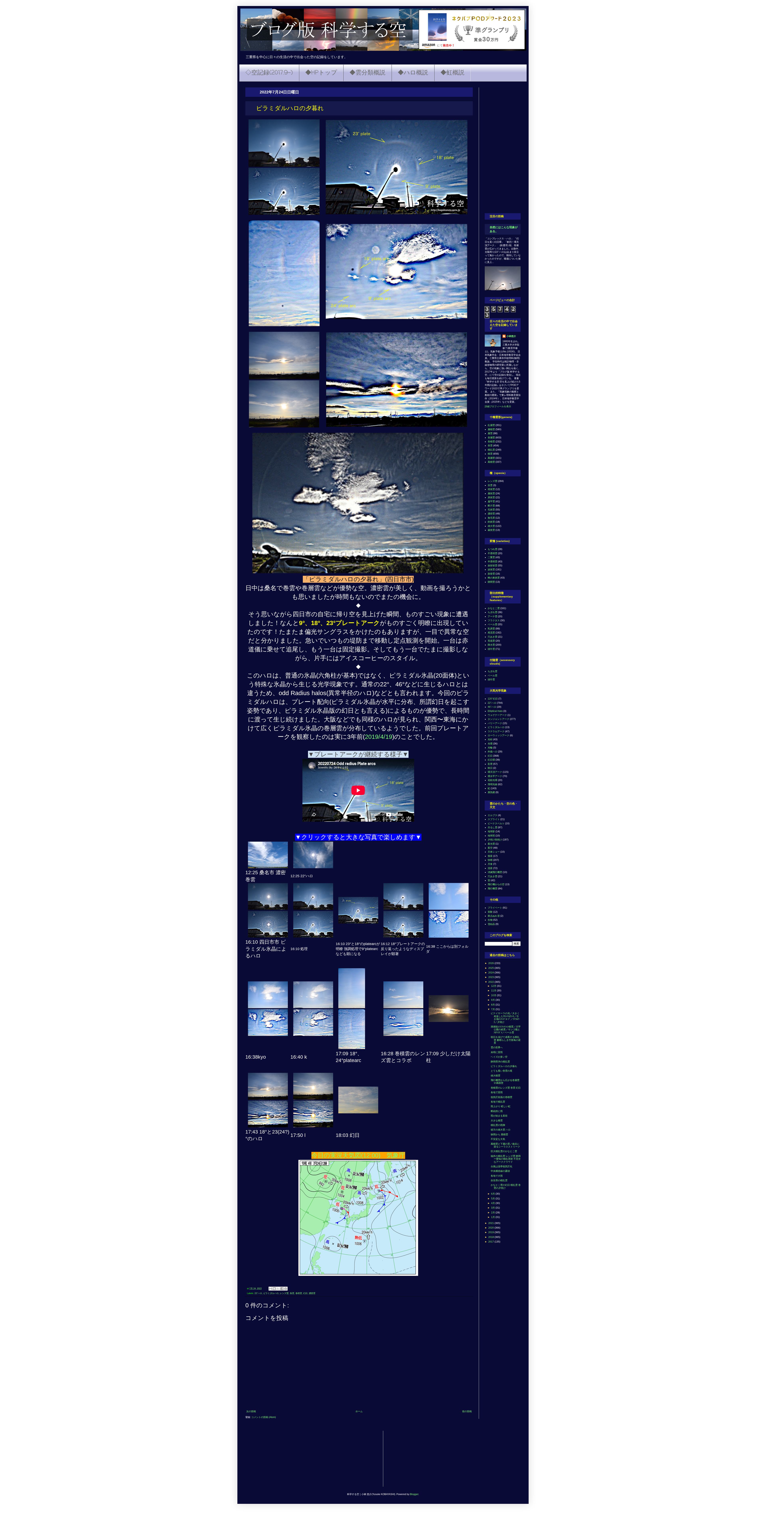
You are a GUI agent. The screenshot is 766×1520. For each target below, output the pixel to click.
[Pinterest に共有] (286, 1289)
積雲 (490, 453)
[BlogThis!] (274, 1289)
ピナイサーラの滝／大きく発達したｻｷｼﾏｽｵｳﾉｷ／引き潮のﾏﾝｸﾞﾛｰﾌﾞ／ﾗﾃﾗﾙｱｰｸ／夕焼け (505, 1017)
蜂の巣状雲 (494, 577)
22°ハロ (258, 1293)
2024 (491, 972)
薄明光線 (492, 784)
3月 (493, 1207)
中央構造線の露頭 (500, 1171)
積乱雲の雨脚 (498, 1125)
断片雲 (491, 505)
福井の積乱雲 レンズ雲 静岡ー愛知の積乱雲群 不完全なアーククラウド (506, 1159)
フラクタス (494, 620)
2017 (491, 1241)
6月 (493, 1193)
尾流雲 (491, 632)
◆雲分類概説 (367, 72)
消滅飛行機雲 (495, 872)
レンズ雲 (284, 1293)
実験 (490, 912)
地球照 (491, 835)
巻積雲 (298, 1293)
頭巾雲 (491, 649)
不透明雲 (492, 553)
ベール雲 (492, 624)
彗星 (490, 856)
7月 (493, 1009)
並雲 (490, 485)
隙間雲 (491, 582)
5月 (493, 1198)
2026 (491, 963)
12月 (494, 986)
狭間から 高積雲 (499, 1134)
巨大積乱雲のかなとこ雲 (504, 1151)
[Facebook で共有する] (282, 1289)
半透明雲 (492, 561)
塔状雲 (491, 489)
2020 (491, 1227)
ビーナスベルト (496, 823)
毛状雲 (491, 509)
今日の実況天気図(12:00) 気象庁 (358, 1155)
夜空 (490, 847)
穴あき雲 (492, 636)
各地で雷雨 (497, 1092)
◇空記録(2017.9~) (269, 72)
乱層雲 (491, 425)
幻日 (305, 1293)
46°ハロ (492, 707)
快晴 (490, 860)
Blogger (414, 1494)
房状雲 (491, 497)
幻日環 (491, 759)
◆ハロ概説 (413, 72)
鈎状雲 (491, 521)
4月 (493, 1203)
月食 (490, 864)
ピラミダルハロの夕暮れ (504, 1066)
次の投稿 (251, 1411)
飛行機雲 (492, 888)
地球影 (491, 831)
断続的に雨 (497, 1111)
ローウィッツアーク (498, 735)
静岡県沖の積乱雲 (500, 1061)
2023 (491, 977)
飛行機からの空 (496, 884)
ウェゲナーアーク (497, 715)
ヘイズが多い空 (499, 1056)
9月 (493, 1000)
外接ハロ (492, 751)
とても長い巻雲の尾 (501, 1070)
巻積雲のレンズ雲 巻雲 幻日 (506, 1087)
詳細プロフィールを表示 (498, 406)
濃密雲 (312, 1293)
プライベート (495, 907)
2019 (491, 1232)
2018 (491, 1237)
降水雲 (491, 644)
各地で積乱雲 (498, 1101)
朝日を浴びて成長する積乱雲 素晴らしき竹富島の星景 (506, 1040)
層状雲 (491, 493)
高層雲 (491, 458)
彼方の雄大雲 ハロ (500, 1129)
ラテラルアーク (496, 731)
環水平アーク (495, 776)
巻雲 (292, 1293)
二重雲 (491, 557)
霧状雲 (491, 530)
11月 (494, 990)
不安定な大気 (498, 1139)
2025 (491, 968)
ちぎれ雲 (492, 612)
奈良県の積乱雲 (499, 1180)
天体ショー (494, 851)
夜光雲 (491, 843)
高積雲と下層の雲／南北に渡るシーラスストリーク (505, 1145)
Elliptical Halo (495, 711)
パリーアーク (495, 723)
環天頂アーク (495, 772)
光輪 (490, 747)
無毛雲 (491, 517)
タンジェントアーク (498, 719)
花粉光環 (492, 780)
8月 (493, 1004)
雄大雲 (491, 526)
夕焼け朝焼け (495, 839)
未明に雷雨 (497, 1052)
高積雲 (491, 462)
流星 (490, 868)
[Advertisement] (503, 147)
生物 (490, 920)
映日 (490, 768)
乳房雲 (491, 628)
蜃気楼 (491, 792)
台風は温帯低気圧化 (501, 1166)
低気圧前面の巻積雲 (501, 1097)
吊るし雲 (492, 827)
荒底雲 (491, 640)
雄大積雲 (495, 1075)
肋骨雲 (491, 573)
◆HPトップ (321, 72)
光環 (490, 743)
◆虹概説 (452, 72)
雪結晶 (491, 924)
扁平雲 (491, 501)
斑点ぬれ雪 (494, 916)
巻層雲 (491, 437)
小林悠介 (511, 336)
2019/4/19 (378, 736)
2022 (491, 982)
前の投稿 (467, 1411)
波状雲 (491, 569)
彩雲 (490, 764)
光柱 (490, 739)
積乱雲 (491, 449)
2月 (493, 1212)
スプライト (494, 819)
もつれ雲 (492, 549)
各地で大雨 (497, 1175)
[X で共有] (278, 1289)
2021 (491, 1223)
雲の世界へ (497, 1047)
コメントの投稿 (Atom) (263, 1417)
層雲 (490, 433)
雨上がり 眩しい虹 (500, 1106)
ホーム (359, 1411)
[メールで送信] (270, 1289)
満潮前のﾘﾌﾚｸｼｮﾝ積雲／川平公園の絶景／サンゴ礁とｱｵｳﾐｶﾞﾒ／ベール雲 (506, 1029)
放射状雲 (492, 565)
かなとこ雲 (494, 608)
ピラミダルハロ (271, 1293)
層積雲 (491, 429)
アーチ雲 (492, 616)
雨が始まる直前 (499, 1115)
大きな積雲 (497, 1120)
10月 (494, 995)
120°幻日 (493, 698)
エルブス (492, 815)
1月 (493, 1217)
